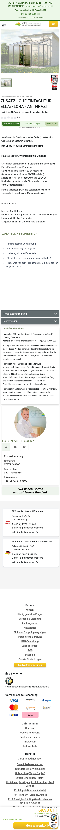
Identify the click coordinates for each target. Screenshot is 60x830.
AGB (30, 650)
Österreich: (10, 461)
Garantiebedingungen (30, 758)
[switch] (53, 825)
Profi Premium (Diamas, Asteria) (30, 794)
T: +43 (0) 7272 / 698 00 (24, 524)
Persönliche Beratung (30, 636)
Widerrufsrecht (30, 645)
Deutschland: (11, 469)
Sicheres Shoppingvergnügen (30, 632)
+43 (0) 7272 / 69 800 (46, 341)
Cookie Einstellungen (30, 659)
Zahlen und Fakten (30, 737)
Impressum (30, 741)
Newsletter (30, 627)
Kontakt (30, 609)
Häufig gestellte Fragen (30, 614)
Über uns (30, 728)
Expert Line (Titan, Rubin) (30, 777)
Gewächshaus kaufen (30, 764)
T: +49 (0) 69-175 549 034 (24, 554)
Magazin (30, 654)
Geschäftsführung (30, 732)
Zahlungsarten (30, 623)
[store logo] (27, 24)
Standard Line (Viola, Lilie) (30, 768)
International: (11, 477)
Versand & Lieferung (30, 618)
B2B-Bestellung (30, 641)
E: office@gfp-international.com (27, 527)
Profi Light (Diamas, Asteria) (30, 790)
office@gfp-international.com (23, 341)
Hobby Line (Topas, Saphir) (30, 773)
